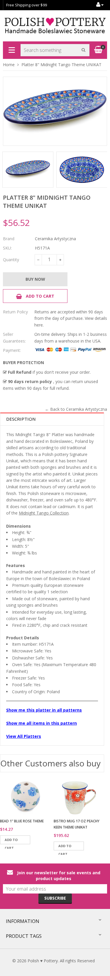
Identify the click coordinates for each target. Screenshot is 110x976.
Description (20, 419)
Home (9, 64)
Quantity (11, 259)
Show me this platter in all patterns (44, 710)
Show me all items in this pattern (41, 723)
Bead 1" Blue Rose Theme (22, 821)
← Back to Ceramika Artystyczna (76, 409)
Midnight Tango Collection (44, 513)
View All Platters (23, 736)
